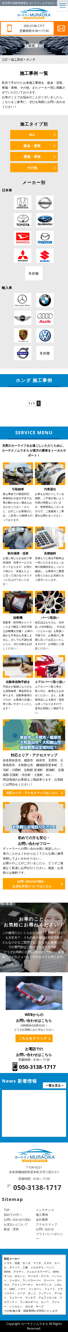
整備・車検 (32, 156)
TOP (7, 1210)
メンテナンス (45, 1210)
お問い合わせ (45, 1229)
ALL (32, 134)
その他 (32, 167)
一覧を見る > (54, 1085)
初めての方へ (13, 1215)
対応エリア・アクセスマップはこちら (32, 793)
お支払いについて (16, 1224)
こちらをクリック (32, 1038)
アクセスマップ (46, 1224)
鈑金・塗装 (32, 145)
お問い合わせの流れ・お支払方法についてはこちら (32, 883)
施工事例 (42, 1215)
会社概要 (42, 1219)
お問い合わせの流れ (17, 1219)
